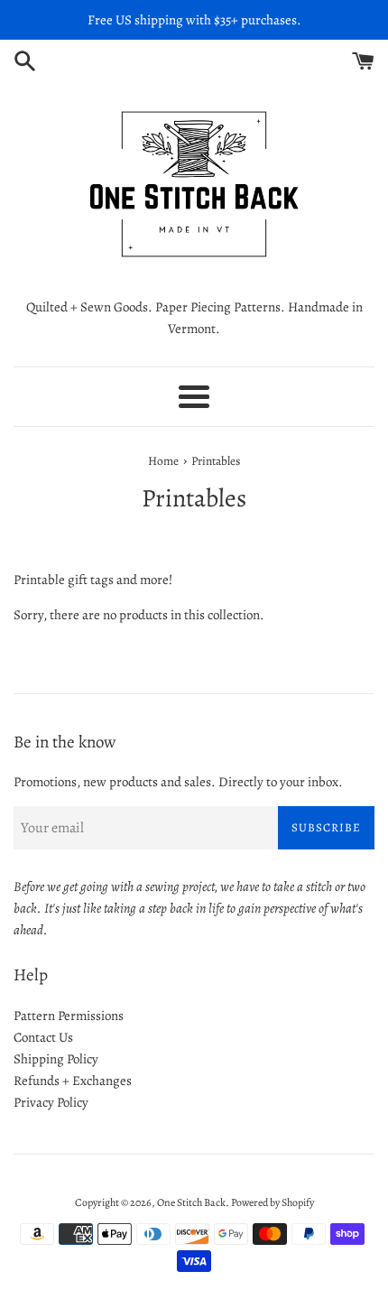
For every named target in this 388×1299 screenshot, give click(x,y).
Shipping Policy (56, 1059)
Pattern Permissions (69, 1016)
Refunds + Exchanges (73, 1081)
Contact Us (43, 1037)
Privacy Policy (51, 1102)
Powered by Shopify (272, 1202)
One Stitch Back (191, 1202)
